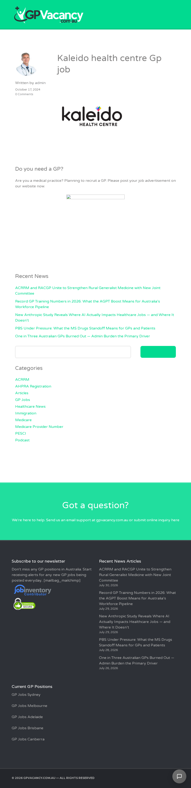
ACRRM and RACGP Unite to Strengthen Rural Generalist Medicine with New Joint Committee (135, 575)
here (175, 520)
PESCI (20, 433)
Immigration (25, 413)
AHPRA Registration (33, 386)
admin (40, 83)
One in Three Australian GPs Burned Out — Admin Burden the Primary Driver (82, 336)
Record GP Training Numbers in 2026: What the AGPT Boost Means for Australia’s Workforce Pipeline (137, 598)
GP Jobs (22, 399)
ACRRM (22, 379)
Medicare (23, 420)
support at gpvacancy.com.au (102, 520)
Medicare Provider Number (39, 426)
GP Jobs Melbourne (29, 705)
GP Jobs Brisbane (27, 728)
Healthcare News (30, 406)
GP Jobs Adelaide (27, 717)
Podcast (22, 440)
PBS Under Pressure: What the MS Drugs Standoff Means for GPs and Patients (85, 328)
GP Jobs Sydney (26, 694)
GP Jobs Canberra (28, 739)
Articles (21, 393)
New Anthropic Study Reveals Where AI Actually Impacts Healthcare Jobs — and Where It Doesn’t (134, 622)
